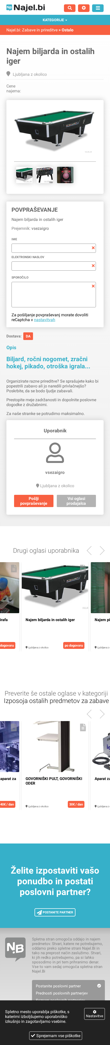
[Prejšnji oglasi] (100, 550)
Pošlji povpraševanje (33, 501)
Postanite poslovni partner (58, 986)
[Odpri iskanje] (69, 8)
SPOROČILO (20, 277)
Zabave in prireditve (40, 30)
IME (14, 239)
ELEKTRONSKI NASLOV (28, 257)
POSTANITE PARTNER (57, 912)
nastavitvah (44, 319)
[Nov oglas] (84, 8)
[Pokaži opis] (14, 568)
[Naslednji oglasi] (91, 550)
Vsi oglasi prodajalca (76, 501)
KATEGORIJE (53, 20)
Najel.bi (13, 30)
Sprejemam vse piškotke (58, 1035)
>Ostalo (66, 30)
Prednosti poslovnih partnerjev (62, 993)
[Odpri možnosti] (98, 8)
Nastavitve (94, 1016)
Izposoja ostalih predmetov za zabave (56, 700)
